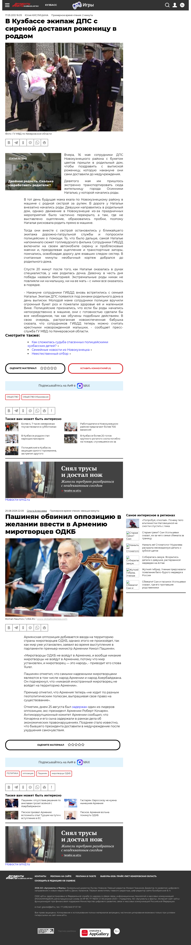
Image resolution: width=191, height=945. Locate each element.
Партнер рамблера (67, 931)
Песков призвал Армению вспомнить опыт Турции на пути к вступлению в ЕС (41, 815)
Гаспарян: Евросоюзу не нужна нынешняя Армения (98, 802)
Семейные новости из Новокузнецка (61, 350)
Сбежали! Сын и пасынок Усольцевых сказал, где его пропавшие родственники (164, 584)
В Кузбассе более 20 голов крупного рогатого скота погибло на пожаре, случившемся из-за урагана (100, 440)
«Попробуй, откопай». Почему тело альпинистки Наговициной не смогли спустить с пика (162, 523)
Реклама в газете (86, 876)
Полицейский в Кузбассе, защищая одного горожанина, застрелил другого (39, 450)
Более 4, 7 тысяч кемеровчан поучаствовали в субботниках (38, 425)
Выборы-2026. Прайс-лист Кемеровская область (128, 876)
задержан (80, 707)
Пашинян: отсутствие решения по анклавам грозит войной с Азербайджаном (41, 803)
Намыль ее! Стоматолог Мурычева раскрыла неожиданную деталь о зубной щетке (162, 547)
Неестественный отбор (50, 353)
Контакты (40, 876)
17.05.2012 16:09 (13, 15)
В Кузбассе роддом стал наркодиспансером (35, 437)
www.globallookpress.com (52, 619)
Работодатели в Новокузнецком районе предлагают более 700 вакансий (99, 426)
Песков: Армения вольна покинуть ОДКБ (94, 814)
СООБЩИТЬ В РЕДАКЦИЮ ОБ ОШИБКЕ (55, 881)
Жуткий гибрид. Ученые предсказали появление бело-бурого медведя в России (164, 572)
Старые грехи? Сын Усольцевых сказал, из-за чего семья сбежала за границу (163, 535)
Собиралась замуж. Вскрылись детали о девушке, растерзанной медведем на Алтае (161, 560)
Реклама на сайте (60, 876)
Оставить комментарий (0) (95, 368)
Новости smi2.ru (17, 499)
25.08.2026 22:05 (14, 510)
